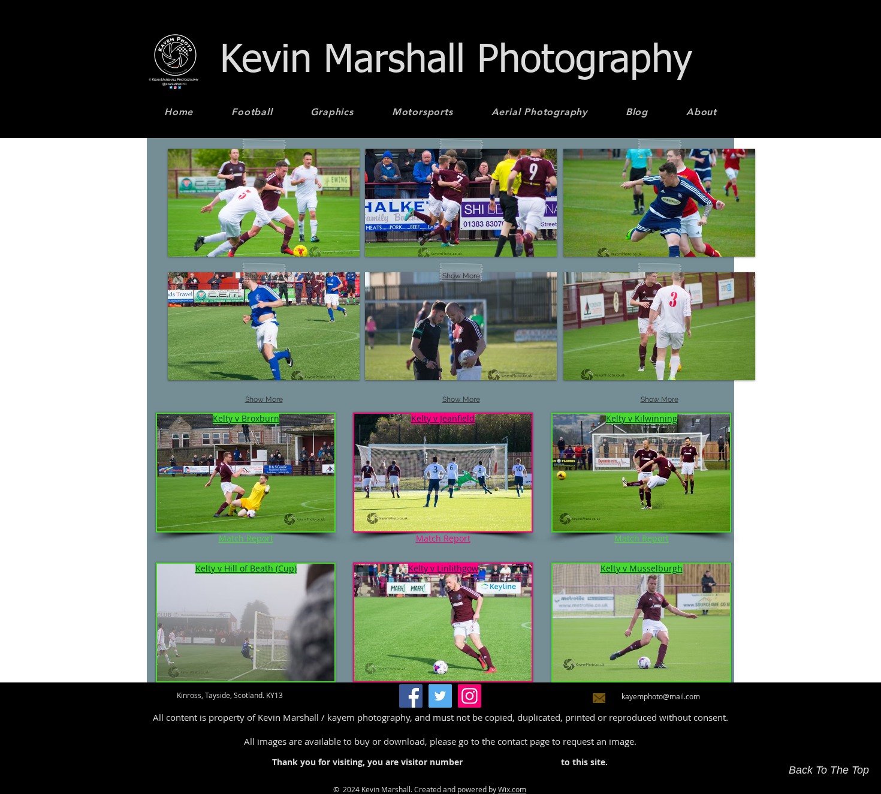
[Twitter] (440, 696)
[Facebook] (411, 696)
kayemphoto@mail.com (660, 696)
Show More (264, 399)
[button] (264, 326)
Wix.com (512, 789)
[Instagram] (469, 696)
